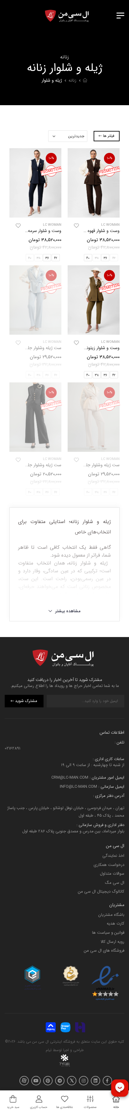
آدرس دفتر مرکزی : (108, 795)
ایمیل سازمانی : (110, 786)
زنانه (72, 80)
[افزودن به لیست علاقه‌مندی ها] (76, 226)
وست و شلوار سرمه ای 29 (39, 230)
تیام (49, 1050)
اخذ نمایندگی (113, 855)
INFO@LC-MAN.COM (78, 786)
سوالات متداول (112, 873)
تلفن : (119, 742)
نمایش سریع (94, 211)
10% (109, 158)
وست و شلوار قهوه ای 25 (98, 230)
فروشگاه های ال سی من (104, 950)
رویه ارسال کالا (112, 941)
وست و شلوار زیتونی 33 (98, 347)
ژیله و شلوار (52, 80)
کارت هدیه (115, 923)
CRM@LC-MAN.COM (69, 777)
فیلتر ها (108, 136)
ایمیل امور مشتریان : (106, 777)
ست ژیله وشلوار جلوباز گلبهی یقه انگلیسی (83, 465)
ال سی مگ (114, 882)
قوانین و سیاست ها (108, 932)
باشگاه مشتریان (111, 914)
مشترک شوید (26, 701)
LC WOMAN (110, 225)
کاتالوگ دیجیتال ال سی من (101, 891)
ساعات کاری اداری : (108, 758)
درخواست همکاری (109, 864)
